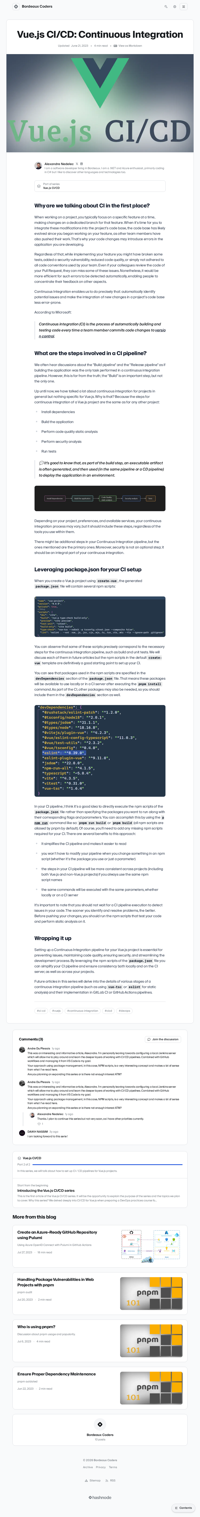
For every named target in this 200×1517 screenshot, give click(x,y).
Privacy (101, 1467)
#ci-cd (41, 1011)
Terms (113, 1467)
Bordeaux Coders (37, 6)
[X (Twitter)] (77, 164)
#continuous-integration (82, 1011)
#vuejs (56, 1011)
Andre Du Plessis (39, 1049)
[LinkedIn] (81, 164)
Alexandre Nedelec (59, 164)
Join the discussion (165, 1039)
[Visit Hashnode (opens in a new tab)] (100, 1497)
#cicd (108, 1011)
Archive (88, 1467)
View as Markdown (130, 46)
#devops (124, 1011)
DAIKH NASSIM (38, 1132)
